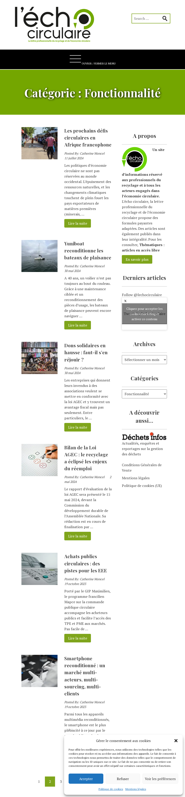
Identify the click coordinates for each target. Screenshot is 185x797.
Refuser (123, 778)
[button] (176, 740)
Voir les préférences (160, 778)
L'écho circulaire (57, 22)
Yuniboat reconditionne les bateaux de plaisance (87, 250)
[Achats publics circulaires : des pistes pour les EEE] (39, 583)
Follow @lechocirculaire (142, 294)
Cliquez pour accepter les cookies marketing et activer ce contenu (144, 313)
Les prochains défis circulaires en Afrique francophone (87, 137)
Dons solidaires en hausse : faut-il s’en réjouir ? (86, 352)
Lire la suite (75, 223)
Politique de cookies (111, 789)
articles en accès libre (141, 250)
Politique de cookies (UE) (142, 485)
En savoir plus (137, 259)
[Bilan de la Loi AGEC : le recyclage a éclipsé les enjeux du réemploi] (39, 474)
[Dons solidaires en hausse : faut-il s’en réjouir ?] (39, 372)
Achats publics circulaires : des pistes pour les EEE (85, 563)
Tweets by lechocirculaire (144, 313)
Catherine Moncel (92, 153)
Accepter (86, 778)
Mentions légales (135, 789)
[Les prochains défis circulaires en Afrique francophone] (39, 157)
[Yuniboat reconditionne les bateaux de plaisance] (39, 270)
